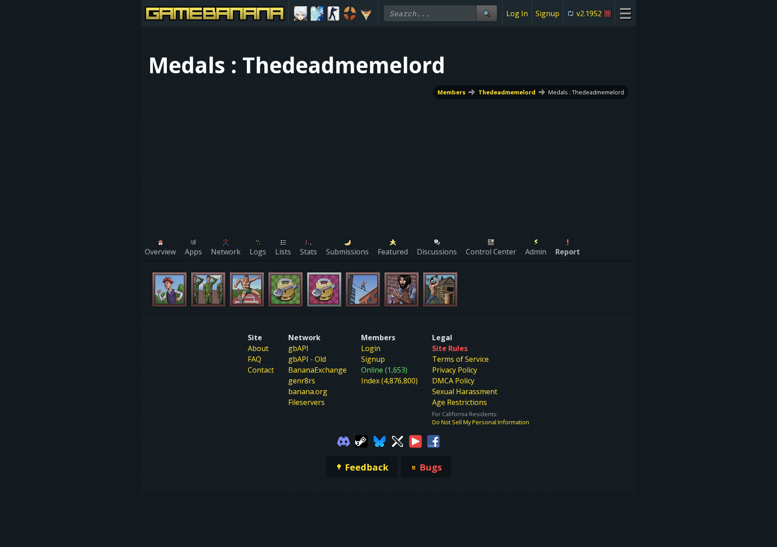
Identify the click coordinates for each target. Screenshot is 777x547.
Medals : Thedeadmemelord (586, 92)
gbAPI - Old (307, 359)
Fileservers (306, 402)
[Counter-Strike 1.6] (333, 13)
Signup (547, 13)
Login (370, 348)
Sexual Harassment (464, 391)
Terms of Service (460, 359)
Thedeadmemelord (507, 92)
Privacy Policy (454, 370)
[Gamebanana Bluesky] (379, 440)
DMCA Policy (453, 381)
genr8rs (301, 381)
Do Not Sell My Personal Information (480, 422)
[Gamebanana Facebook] (433, 440)
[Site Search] (486, 13)
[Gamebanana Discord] (343, 440)
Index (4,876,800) (389, 381)
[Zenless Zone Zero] (300, 13)
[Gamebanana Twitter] (397, 440)
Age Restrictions (459, 402)
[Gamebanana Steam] (361, 440)
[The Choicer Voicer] (317, 13)
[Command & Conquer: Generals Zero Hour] (366, 13)
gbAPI (298, 348)
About (258, 348)
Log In (517, 13)
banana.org (307, 391)
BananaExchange (317, 370)
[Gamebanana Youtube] (415, 440)
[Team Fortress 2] (350, 13)
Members (451, 92)
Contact (261, 370)
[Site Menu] (625, 13)
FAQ (254, 359)
